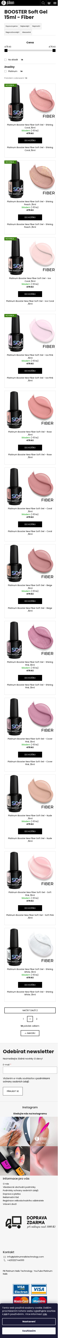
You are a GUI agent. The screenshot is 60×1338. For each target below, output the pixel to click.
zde (45, 1314)
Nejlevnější (24, 26)
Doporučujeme (11, 26)
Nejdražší (36, 26)
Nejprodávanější (12, 32)
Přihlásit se (13, 1091)
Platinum (15, 71)
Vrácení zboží (10, 1204)
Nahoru (31, 1033)
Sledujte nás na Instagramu (30, 1113)
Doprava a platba (12, 1193)
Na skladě (15, 59)
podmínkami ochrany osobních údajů (26, 1080)
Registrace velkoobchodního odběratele (23, 1200)
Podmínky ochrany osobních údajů (20, 1190)
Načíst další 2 (30, 1010)
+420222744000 (15, 1260)
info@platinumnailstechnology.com (25, 1256)
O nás (6, 1183)
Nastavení (29, 1321)
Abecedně (26, 32)
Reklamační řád (11, 1197)
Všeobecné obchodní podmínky (19, 1187)
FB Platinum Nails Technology (18, 1271)
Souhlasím (29, 1330)
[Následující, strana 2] (30, 1019)
